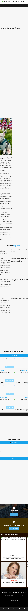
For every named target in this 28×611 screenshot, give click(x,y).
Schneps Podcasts (13, 580)
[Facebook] (20, 596)
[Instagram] (22, 596)
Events (19, 610)
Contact (24, 610)
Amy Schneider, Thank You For (13, 582)
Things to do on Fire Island (14, 352)
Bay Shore (17, 245)
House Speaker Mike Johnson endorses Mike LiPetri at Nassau (13, 557)
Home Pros (13, 610)
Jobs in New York (14, 439)
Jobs (8, 610)
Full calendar (14, 528)
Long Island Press (13, 555)
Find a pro (14, 514)
